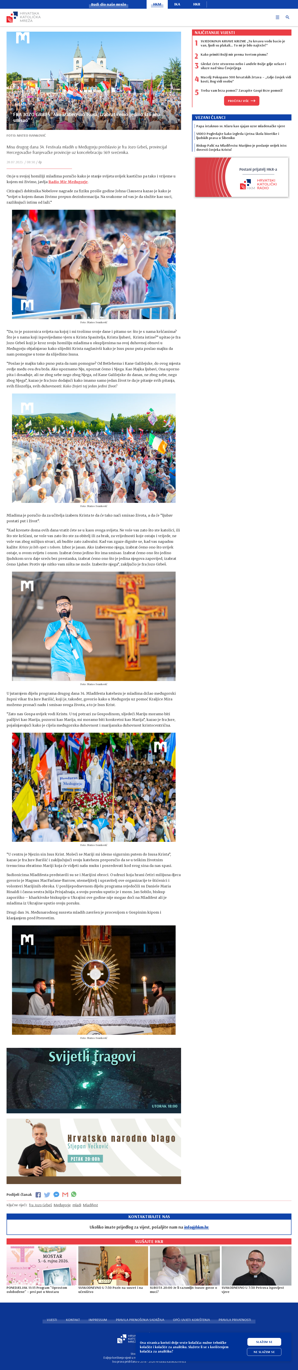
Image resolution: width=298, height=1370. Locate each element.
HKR (196, 4)
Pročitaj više (238, 101)
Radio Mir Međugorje (68, 182)
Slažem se (264, 1342)
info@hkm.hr (196, 1226)
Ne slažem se (264, 1352)
